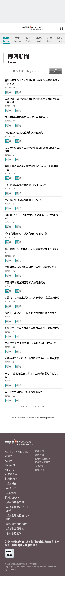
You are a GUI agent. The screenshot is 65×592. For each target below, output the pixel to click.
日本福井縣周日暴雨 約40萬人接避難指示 (26, 117)
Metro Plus (11, 465)
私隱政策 (39, 465)
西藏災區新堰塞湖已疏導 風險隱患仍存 (25, 282)
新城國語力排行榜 (16, 524)
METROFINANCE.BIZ (17, 451)
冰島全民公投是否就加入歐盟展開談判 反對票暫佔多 (32, 328)
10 (37, 407)
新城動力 (10, 478)
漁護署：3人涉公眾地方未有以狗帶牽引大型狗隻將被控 (31, 216)
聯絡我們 (39, 469)
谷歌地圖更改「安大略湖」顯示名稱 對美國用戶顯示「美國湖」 (32, 82)
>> (43, 407)
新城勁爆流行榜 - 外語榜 (17, 517)
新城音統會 (11, 497)
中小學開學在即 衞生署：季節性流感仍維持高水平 (31, 343)
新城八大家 (11, 474)
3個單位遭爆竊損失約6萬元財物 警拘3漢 (26, 233)
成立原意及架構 (15, 502)
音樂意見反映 (13, 533)
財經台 (8, 456)
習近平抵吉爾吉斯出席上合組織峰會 (24, 392)
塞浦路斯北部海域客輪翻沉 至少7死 (23, 199)
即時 (6, 39)
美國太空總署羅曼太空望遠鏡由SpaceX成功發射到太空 (31, 167)
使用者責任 (51, 417)
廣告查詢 (39, 454)
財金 (17, 39)
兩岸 (49, 39)
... (40, 407)
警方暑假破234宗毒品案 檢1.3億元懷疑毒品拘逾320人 (31, 250)
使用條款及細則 (42, 458)
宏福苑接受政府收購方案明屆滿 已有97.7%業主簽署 (32, 358)
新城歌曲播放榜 (15, 528)
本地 (39, 39)
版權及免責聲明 (42, 462)
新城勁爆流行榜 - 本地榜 (17, 508)
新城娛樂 (11, 493)
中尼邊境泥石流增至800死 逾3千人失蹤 (25, 184)
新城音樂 (11, 488)
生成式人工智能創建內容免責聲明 (22, 417)
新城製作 (11, 483)
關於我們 (39, 451)
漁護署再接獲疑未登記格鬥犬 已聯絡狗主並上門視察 (32, 297)
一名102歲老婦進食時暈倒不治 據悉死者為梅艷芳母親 (32, 375)
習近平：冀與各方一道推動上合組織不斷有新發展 (31, 312)
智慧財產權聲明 (40, 417)
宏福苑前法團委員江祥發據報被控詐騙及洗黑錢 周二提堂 (32, 149)
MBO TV (9, 469)
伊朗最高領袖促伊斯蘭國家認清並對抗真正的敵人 (31, 267)
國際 (28, 39)
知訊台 (8, 460)
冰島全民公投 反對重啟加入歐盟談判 (24, 132)
